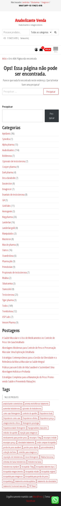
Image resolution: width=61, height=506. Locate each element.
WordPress (38, 496)
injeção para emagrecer (28, 432)
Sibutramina (35, 2)
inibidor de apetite (10, 432)
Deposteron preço (47, 418)
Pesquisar (7, 106)
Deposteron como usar (11, 418)
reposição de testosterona (13, 456)
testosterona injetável (11, 466)
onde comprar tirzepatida (46, 442)
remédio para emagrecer (28, 452)
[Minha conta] (36, 49)
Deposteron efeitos (30, 418)
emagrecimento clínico (11, 422)
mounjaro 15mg (35, 437)
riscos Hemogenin (31, 456)
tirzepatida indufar (32, 471)
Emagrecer (45, 2)
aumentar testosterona (11, 408)
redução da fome (9, 452)
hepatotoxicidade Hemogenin (14, 427)
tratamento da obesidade (47, 481)
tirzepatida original (48, 471)
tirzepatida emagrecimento (13, 471)
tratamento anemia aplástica (25, 481)
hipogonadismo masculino (37, 427)
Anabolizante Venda (30, 20)
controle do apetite (30, 413)
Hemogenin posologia (31, 422)
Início (4, 58)
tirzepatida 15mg (28, 466)
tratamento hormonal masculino (15, 486)
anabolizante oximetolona (13, 403)
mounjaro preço (9, 442)
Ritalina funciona (47, 456)
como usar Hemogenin (11, 413)
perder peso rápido (31, 447)
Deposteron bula (46, 413)
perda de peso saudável (12, 447)
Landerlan (26, 2)
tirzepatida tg (8, 481)
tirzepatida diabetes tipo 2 (45, 466)
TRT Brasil (32, 486)
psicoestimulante (47, 447)
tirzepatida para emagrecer (13, 476)
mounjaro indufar (50, 437)
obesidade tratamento (26, 442)
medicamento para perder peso (15, 437)
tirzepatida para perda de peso (36, 476)
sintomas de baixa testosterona (14, 461)
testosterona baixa (34, 461)
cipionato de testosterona (31, 408)
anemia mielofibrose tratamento (37, 403)
